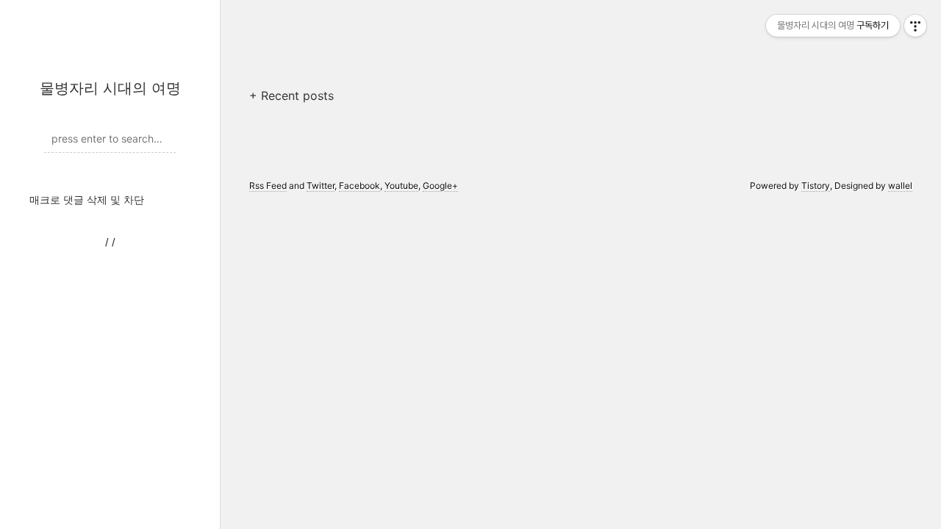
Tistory (815, 185)
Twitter (320, 185)
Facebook (359, 185)
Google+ (440, 185)
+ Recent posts (291, 95)
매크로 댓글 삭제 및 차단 (86, 199)
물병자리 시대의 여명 (110, 88)
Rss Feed (268, 185)
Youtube (401, 185)
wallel (900, 185)
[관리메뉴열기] (915, 26)
